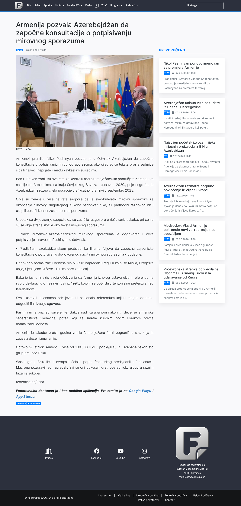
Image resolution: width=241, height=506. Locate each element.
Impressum (105, 495)
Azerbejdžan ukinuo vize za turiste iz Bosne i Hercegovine (192, 105)
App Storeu (25, 397)
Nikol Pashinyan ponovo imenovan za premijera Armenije (191, 65)
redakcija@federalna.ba (192, 477)
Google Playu (140, 391)
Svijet (19, 50)
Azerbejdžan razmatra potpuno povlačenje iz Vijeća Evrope (189, 188)
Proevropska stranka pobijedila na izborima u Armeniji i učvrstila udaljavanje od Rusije (191, 273)
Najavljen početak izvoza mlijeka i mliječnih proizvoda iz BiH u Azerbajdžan (190, 146)
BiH (165, 155)
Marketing (124, 495)
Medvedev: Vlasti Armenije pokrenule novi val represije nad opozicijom (189, 230)
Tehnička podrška (176, 495)
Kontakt (170, 499)
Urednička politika (147, 495)
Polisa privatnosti (149, 499)
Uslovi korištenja (203, 495)
